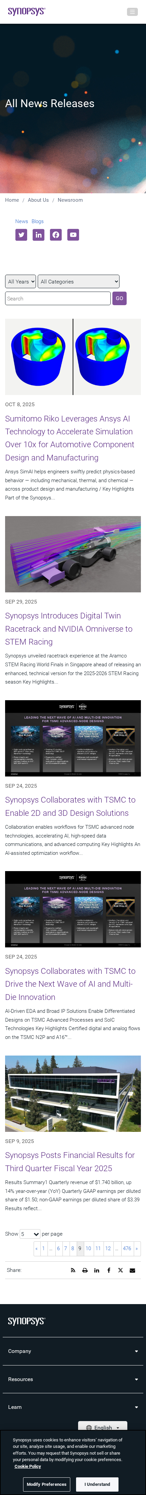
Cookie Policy (28, 1466)
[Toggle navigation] (132, 12)
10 (88, 1248)
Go (119, 298)
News (21, 221)
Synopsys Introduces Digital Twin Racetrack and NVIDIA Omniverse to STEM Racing (68, 629)
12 (108, 1248)
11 (98, 1248)
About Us (38, 200)
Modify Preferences (47, 1484)
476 (127, 1248)
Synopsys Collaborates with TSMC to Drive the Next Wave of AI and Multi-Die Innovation (70, 984)
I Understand (97, 1484)
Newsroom (70, 200)
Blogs (38, 221)
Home (12, 200)
